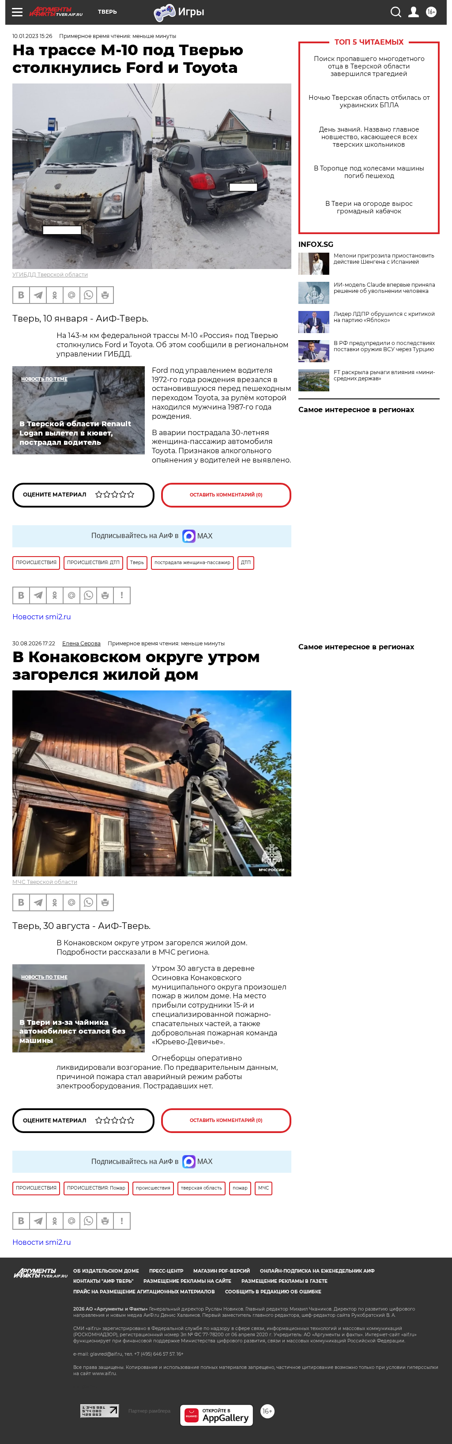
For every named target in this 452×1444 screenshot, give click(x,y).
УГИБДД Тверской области (50, 274)
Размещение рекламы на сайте (187, 1281)
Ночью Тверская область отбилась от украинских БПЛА (369, 101)
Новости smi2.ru (41, 617)
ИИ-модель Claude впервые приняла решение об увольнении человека (384, 288)
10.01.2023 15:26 (32, 36)
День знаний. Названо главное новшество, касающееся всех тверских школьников (369, 137)
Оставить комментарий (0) (226, 495)
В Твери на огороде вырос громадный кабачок (369, 207)
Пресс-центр (166, 1271)
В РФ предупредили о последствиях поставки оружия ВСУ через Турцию (384, 346)
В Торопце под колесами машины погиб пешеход (369, 172)
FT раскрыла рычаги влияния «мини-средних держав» (384, 375)
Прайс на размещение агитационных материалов (144, 1292)
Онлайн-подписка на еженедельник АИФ (317, 1271)
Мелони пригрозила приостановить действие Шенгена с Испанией (384, 259)
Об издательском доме (106, 1271)
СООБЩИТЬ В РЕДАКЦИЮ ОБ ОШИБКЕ (273, 1292)
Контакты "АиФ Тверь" (103, 1281)
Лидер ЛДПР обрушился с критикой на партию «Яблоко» (384, 317)
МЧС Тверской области (44, 882)
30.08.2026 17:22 (33, 643)
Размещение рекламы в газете (284, 1281)
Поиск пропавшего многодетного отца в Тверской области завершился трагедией (369, 66)
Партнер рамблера (149, 1411)
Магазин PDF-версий (221, 1271)
